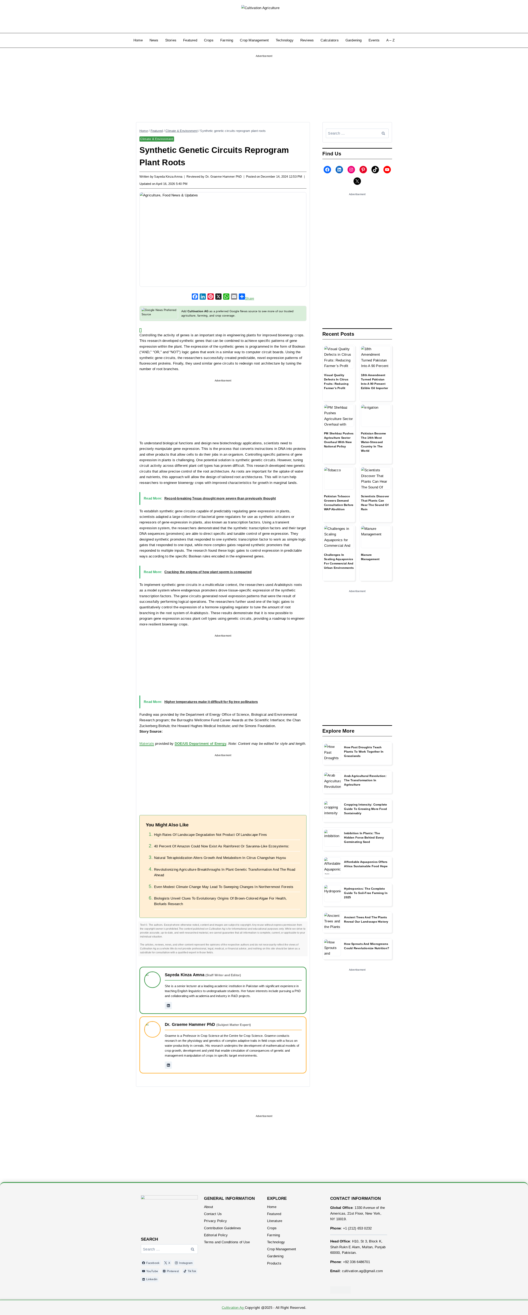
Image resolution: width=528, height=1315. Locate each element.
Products (274, 1263)
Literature (274, 1221)
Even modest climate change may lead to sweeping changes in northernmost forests (223, 887)
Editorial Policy (216, 1235)
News (154, 40)
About (208, 1207)
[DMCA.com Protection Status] (358, 1290)
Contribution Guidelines (222, 1228)
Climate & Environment (156, 139)
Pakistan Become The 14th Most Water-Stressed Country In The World (373, 442)
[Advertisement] (264, 86)
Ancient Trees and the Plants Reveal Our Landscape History (366, 919)
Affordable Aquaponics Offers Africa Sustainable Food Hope (366, 864)
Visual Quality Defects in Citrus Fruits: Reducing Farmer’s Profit (336, 381)
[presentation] (339, 357)
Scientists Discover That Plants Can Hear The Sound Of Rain (375, 503)
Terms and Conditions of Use (227, 1242)
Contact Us (213, 1214)
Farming (226, 40)
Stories (171, 40)
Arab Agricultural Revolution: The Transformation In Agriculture (365, 780)
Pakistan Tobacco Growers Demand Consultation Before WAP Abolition (338, 503)
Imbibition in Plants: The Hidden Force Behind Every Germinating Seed (364, 837)
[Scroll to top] (514, 1306)
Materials (146, 744)
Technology (284, 40)
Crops (208, 40)
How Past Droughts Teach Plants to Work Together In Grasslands (363, 752)
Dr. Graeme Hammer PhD (223, 176)
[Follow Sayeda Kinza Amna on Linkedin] (168, 1005)
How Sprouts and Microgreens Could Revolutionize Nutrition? (366, 946)
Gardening (353, 40)
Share (249, 298)
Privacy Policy (215, 1221)
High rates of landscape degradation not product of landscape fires (210, 835)
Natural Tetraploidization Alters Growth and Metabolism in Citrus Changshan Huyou (220, 858)
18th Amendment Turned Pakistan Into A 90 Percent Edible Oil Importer (374, 381)
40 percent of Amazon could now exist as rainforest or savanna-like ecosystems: (221, 846)
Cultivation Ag (233, 1308)
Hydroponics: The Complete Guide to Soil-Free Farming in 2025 (365, 893)
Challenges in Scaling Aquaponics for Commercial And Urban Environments (339, 561)
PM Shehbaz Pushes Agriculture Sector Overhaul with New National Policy (339, 440)
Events (374, 40)
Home (138, 40)
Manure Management (370, 557)
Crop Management (254, 40)
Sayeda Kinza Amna (168, 176)
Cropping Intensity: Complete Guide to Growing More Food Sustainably (365, 809)
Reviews (307, 40)
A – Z (390, 40)
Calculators (329, 40)
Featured (190, 40)
